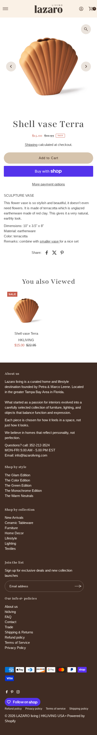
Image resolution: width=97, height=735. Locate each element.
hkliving (10, 612)
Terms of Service (17, 642)
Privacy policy (33, 708)
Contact (10, 622)
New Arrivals (14, 517)
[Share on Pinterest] (62, 252)
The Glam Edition (17, 475)
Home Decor (14, 533)
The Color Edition (17, 480)
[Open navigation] (5, 8)
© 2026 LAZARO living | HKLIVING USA (34, 716)
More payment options (48, 184)
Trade (9, 627)
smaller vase (50, 241)
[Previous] (11, 66)
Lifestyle (11, 538)
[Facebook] (7, 692)
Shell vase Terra (26, 333)
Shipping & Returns (19, 632)
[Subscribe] (78, 586)
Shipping (31, 145)
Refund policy (15, 637)
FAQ (8, 617)
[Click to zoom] (86, 29)
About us (11, 606)
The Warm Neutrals (19, 496)
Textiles (10, 548)
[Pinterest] (12, 692)
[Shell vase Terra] (26, 311)
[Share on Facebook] (46, 252)
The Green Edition (18, 485)
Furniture (11, 528)
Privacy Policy (15, 648)
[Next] (86, 66)
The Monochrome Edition (23, 490)
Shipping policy (78, 708)
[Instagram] (18, 692)
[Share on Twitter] (54, 252)
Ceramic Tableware (19, 523)
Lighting (10, 543)
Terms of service (56, 708)
